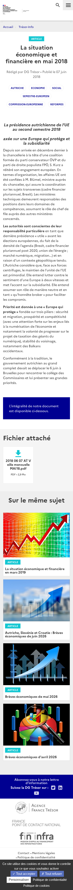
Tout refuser (53, 874)
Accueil (8, 27)
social (56, 88)
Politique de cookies (36, 885)
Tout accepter (25, 874)
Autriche (17, 88)
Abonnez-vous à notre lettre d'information (36, 781)
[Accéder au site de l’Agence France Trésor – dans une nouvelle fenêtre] (36, 807)
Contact (23, 853)
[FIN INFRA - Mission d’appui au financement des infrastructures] (36, 838)
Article (36, 38)
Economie (38, 88)
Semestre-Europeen (36, 96)
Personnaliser (19, 879)
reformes (56, 104)
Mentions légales (43, 853)
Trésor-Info (26, 27)
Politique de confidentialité (36, 857)
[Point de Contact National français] (36, 822)
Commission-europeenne (26, 104)
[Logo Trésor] (34, 11)
